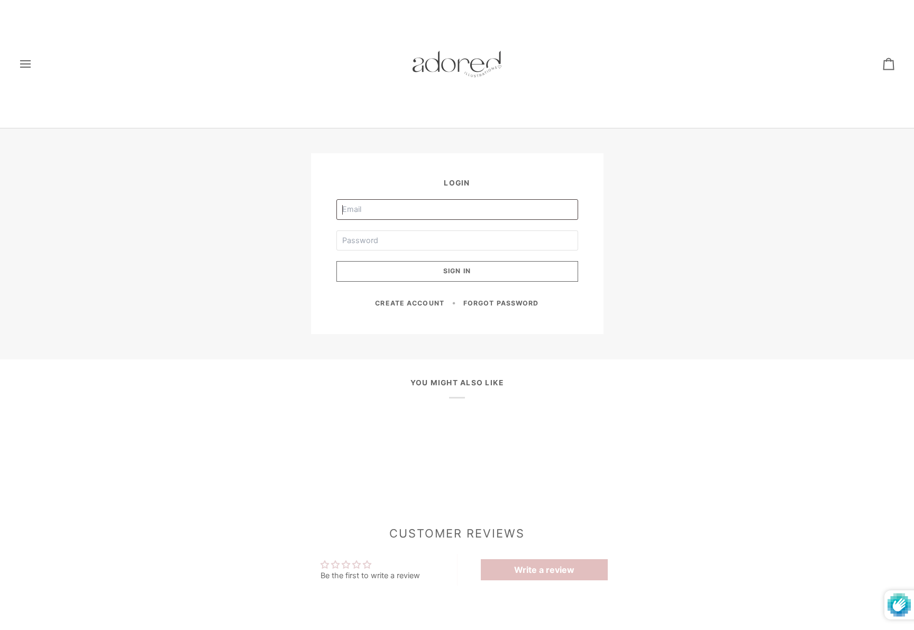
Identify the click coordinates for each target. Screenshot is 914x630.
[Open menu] (35, 64)
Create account (409, 303)
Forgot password (501, 303)
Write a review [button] (544, 569)
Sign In (457, 271)
